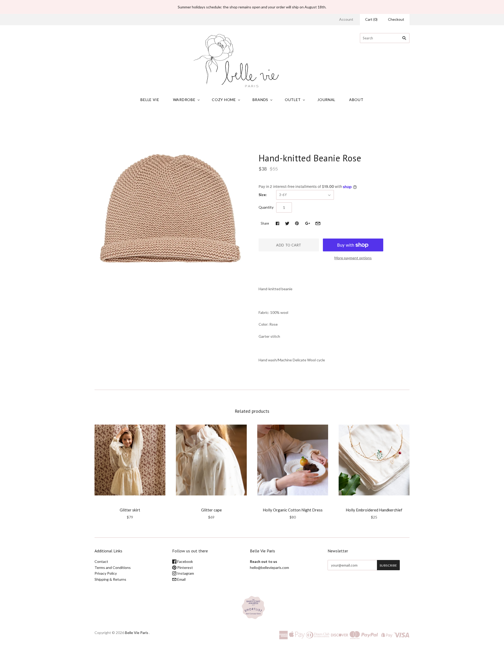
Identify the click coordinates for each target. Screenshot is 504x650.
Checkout (396, 19)
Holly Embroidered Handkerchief (374, 510)
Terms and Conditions (112, 567)
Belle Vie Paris (136, 632)
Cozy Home (224, 99)
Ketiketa (267, 147)
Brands (260, 99)
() (371, 19)
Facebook (184, 561)
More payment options (353, 258)
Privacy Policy (105, 573)
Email (181, 579)
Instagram (185, 573)
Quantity (266, 207)
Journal (326, 99)
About (356, 99)
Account (346, 19)
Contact (101, 561)
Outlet (293, 99)
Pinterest (184, 567)
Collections (221, 120)
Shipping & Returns (110, 579)
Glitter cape (211, 510)
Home (204, 120)
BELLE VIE (149, 99)
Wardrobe (184, 99)
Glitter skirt (130, 510)
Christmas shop (246, 120)
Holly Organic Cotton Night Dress (293, 510)
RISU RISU (130, 503)
